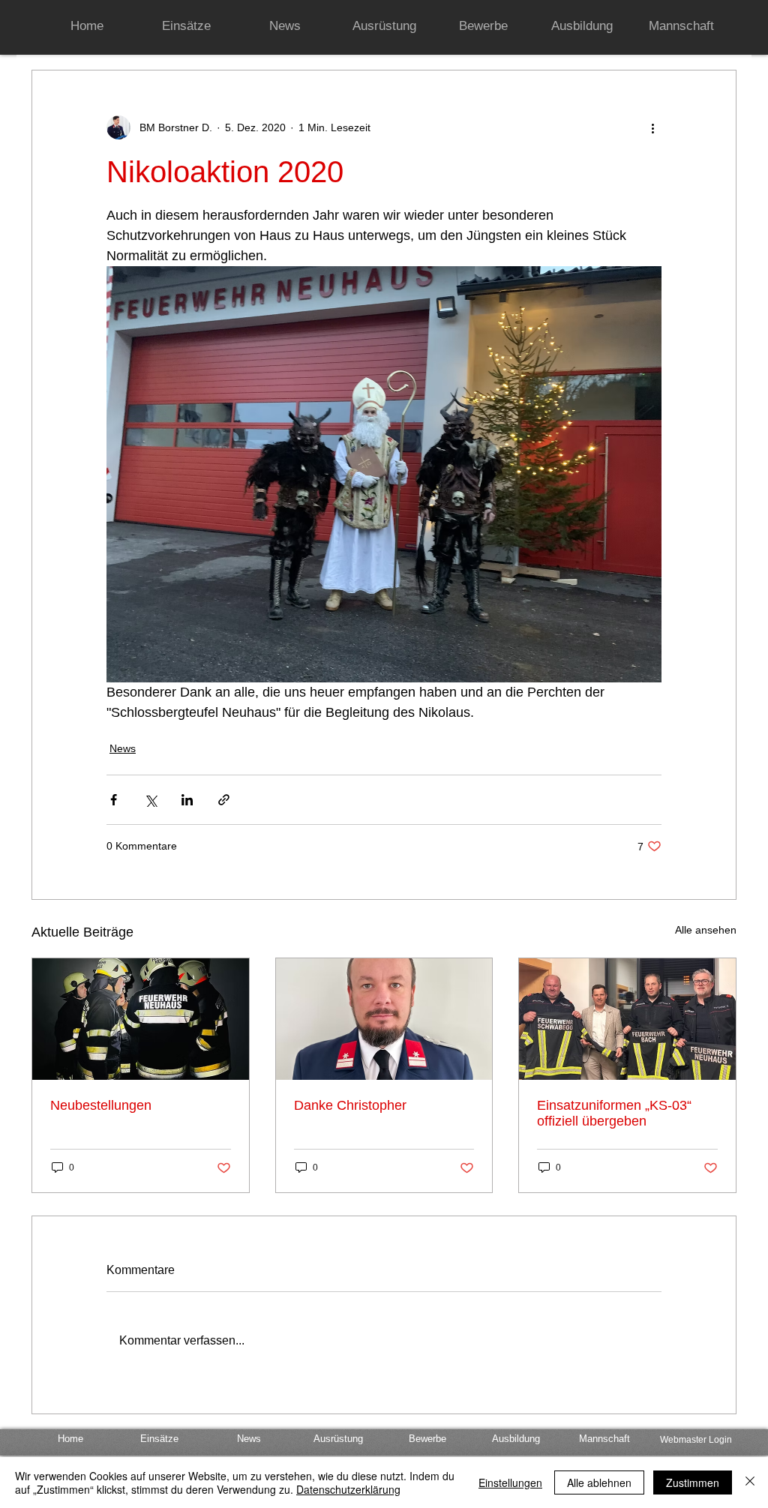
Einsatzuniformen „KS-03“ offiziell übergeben (614, 1113)
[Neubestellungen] (140, 1019)
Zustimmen (692, 1482)
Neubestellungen (101, 1105)
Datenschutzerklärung (348, 1489)
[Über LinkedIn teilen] (187, 800)
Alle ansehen (705, 930)
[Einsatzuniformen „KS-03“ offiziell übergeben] (627, 1019)
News (123, 748)
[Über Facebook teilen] (113, 800)
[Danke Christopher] (384, 1019)
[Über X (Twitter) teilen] (150, 800)
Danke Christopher (350, 1105)
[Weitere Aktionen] (653, 127)
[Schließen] (750, 1482)
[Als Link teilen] (224, 800)
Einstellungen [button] (510, 1482)
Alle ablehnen (599, 1482)
